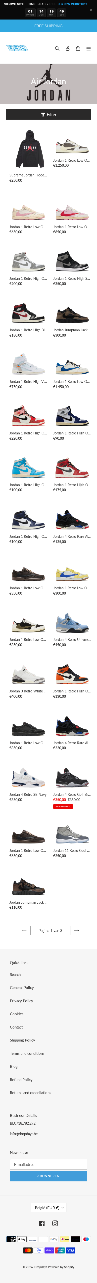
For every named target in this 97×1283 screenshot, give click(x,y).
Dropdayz (40, 1267)
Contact (16, 1027)
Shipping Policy (22, 1040)
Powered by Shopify (61, 1267)
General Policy (22, 987)
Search (15, 974)
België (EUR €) (47, 1207)
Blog (14, 1066)
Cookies (17, 1013)
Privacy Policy (21, 1000)
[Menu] (88, 48)
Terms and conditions (27, 1053)
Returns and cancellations (30, 1092)
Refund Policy (21, 1079)
